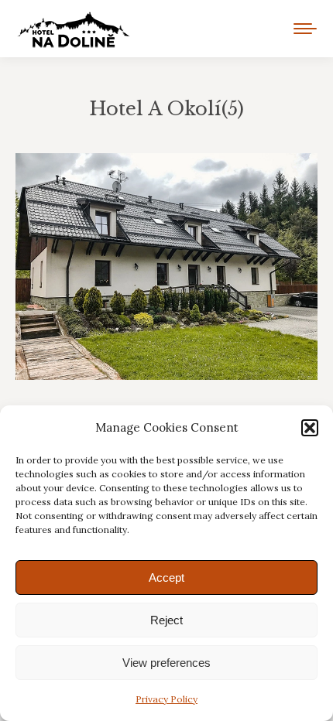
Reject (166, 620)
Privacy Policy (166, 699)
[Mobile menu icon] (305, 28)
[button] (310, 428)
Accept (166, 577)
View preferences (166, 662)
